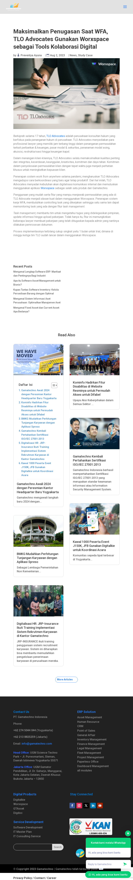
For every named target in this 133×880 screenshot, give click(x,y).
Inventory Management (92, 739)
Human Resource (88, 721)
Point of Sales (86, 730)
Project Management (90, 757)
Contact (39, 878)
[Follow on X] (86, 805)
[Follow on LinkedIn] (93, 805)
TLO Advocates (55, 136)
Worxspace (47, 188)
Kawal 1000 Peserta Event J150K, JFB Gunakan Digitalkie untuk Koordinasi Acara (37, 469)
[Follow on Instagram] (79, 805)
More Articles (65, 679)
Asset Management (89, 717)
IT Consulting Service (27, 836)
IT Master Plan (22, 831)
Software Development (28, 827)
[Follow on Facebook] (72, 805)
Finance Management (91, 744)
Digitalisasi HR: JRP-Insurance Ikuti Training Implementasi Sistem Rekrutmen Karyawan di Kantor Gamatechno (35, 451)
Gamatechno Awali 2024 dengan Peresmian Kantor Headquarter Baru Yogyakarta (38, 394)
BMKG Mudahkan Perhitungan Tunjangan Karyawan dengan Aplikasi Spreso (38, 422)
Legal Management (89, 748)
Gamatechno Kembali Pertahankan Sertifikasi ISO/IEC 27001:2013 (34, 434)
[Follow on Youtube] (100, 805)
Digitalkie (19, 799)
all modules (84, 770)
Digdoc (18, 813)
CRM (80, 726)
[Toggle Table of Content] (52, 385)
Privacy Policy (22, 878)
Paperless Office (87, 761)
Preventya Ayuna (31, 55)
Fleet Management (89, 752)
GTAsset (18, 808)
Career (51, 878)
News (73, 55)
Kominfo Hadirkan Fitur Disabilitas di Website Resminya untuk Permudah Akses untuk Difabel (37, 408)
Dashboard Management (93, 766)
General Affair (86, 735)
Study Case (85, 55)
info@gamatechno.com (37, 743)
